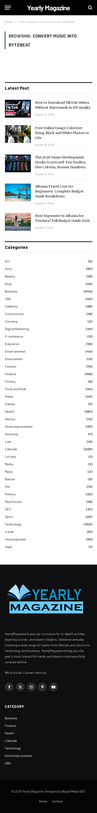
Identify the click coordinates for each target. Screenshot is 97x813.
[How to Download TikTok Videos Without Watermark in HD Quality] (18, 109)
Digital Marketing (17, 329)
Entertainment (15, 351)
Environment (14, 359)
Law (8, 441)
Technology (13, 524)
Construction (14, 314)
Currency (11, 321)
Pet (7, 487)
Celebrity (11, 306)
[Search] (89, 7)
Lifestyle (11, 449)
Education (12, 344)
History (10, 419)
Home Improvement (19, 426)
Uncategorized (15, 539)
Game (9, 396)
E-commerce (14, 336)
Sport (9, 517)
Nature (10, 479)
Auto (8, 269)
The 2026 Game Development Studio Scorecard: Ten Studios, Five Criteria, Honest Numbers (60, 162)
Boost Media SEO (73, 791)
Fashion (10, 366)
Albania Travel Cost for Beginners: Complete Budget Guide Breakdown (59, 191)
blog (8, 284)
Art (7, 261)
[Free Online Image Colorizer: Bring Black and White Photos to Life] (18, 134)
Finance (10, 374)
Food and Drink (15, 389)
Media (9, 464)
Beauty (10, 276)
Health (9, 411)
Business (11, 291)
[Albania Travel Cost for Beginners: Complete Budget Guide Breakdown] (18, 192)
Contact (57, 801)
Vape (8, 547)
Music (9, 472)
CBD (8, 299)
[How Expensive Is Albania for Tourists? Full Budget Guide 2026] (18, 222)
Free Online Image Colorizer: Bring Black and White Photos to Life (62, 133)
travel (9, 532)
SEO (8, 509)
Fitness (10, 381)
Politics (10, 494)
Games (10, 404)
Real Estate (13, 502)
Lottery (10, 457)
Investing (11, 434)
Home (43, 801)
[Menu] (8, 7)
